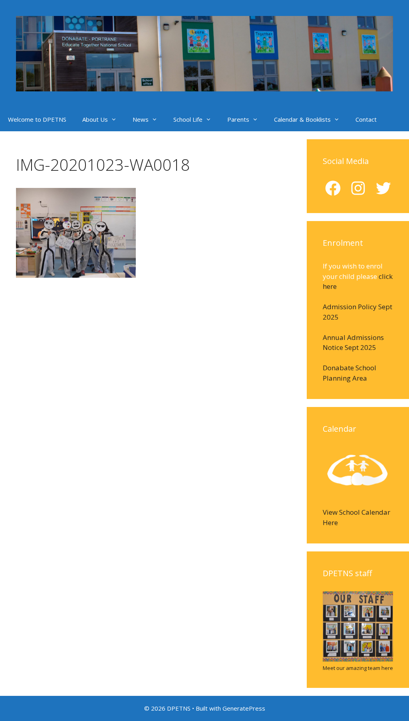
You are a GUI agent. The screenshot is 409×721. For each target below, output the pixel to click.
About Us (95, 119)
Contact (366, 119)
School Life (188, 119)
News (141, 119)
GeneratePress (243, 708)
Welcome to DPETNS (37, 119)
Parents (238, 119)
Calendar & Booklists (302, 119)
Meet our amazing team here (358, 668)
